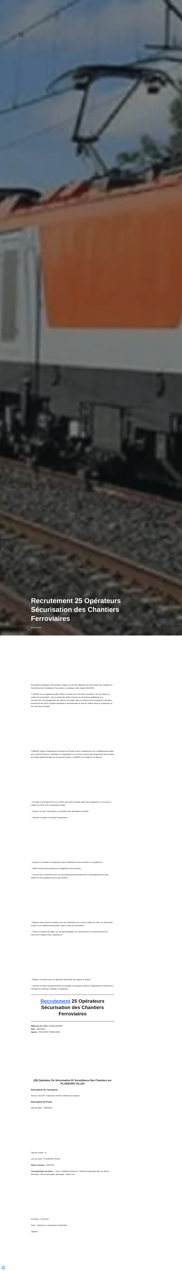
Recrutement (55, 1001)
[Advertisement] (72, 662)
